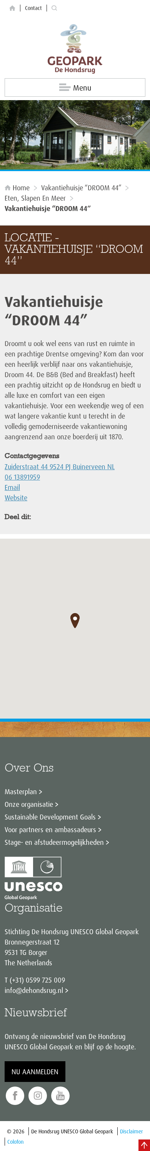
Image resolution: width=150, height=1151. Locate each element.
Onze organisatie (29, 804)
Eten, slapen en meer (35, 198)
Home (21, 187)
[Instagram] (37, 1096)
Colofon (15, 1141)
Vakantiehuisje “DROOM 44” (81, 187)
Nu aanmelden (35, 1071)
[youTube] (60, 1096)
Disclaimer (131, 1131)
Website (16, 497)
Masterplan (21, 791)
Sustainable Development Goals (50, 817)
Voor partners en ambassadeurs (50, 829)
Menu (82, 87)
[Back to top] (144, 1145)
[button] (75, 621)
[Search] (54, 8)
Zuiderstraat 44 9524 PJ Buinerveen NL (60, 466)
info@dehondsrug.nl (34, 990)
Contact (33, 8)
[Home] (12, 8)
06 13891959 (22, 477)
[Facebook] (15, 1096)
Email (12, 487)
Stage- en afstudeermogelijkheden (54, 842)
